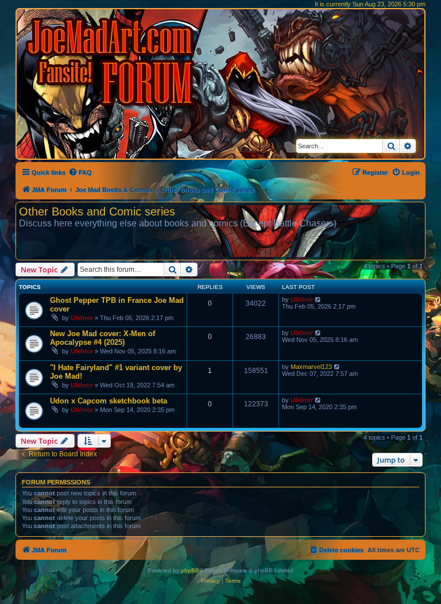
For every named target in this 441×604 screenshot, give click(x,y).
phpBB (190, 570)
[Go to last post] (318, 299)
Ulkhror (82, 317)
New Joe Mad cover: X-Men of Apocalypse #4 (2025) (102, 338)
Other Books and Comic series (97, 211)
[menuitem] (80, 172)
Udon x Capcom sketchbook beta (108, 401)
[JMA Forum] (112, 61)
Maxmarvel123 (311, 366)
